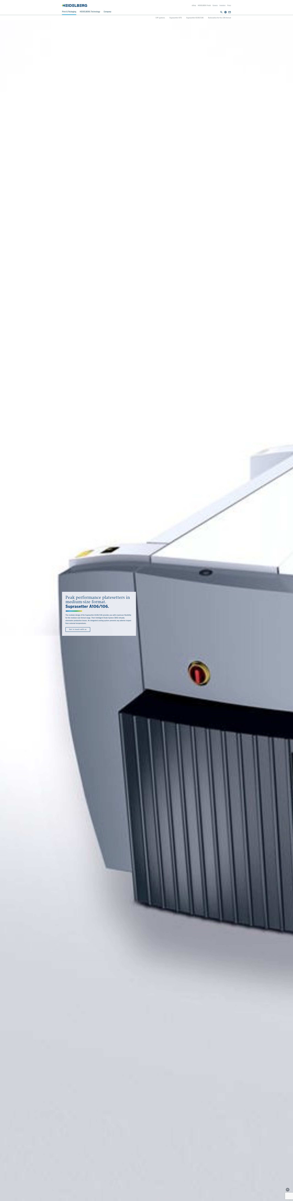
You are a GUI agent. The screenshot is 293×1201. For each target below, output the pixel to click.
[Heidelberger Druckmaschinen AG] (74, 5)
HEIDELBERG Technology (90, 12)
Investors (222, 5)
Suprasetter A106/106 (194, 18)
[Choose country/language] (225, 12)
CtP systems (160, 18)
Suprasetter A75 (176, 18)
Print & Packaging (69, 12)
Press (229, 5)
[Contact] (229, 12)
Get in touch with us (78, 629)
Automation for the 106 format (219, 18)
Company (107, 12)
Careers (215, 5)
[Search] (221, 12)
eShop (194, 5)
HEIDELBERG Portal (204, 5)
